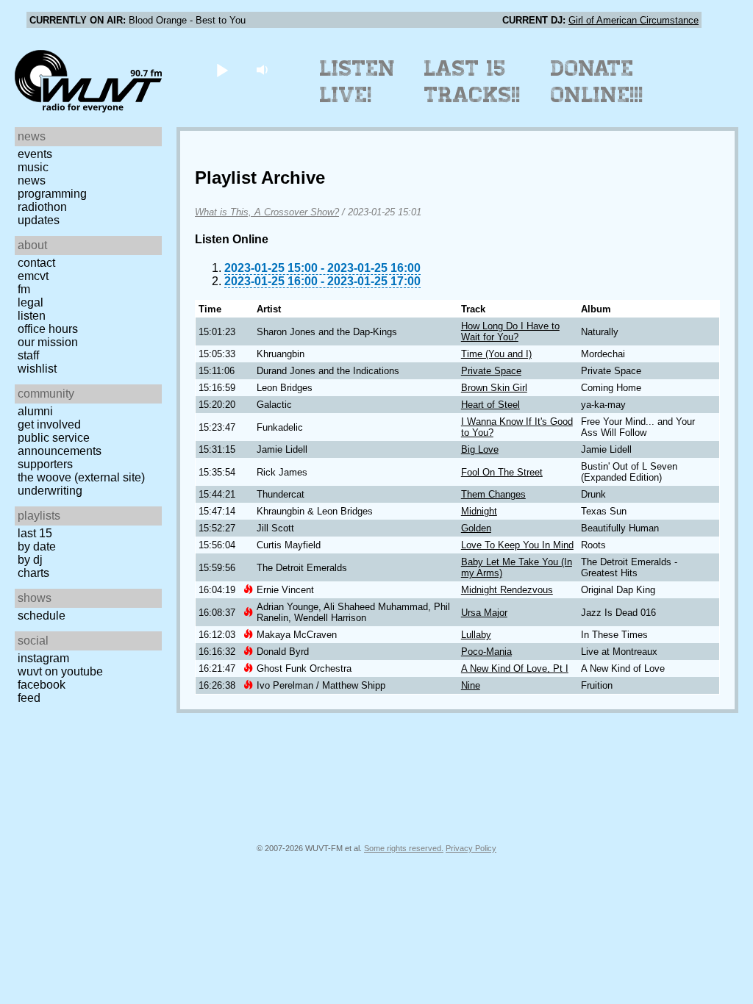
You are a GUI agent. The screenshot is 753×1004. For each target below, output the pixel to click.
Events (35, 154)
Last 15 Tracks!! (472, 81)
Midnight (479, 511)
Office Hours (48, 329)
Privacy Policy (471, 848)
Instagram (43, 658)
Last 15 (35, 533)
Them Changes (493, 494)
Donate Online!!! (597, 81)
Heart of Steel (490, 404)
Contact (36, 263)
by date (37, 546)
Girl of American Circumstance (633, 20)
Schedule (41, 615)
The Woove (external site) (81, 477)
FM (24, 289)
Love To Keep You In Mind (517, 545)
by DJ (30, 559)
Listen (32, 315)
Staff (28, 355)
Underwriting (50, 490)
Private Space (491, 370)
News (32, 180)
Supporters (45, 464)
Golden (476, 528)
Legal (30, 302)
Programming (52, 193)
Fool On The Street (502, 472)
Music (33, 167)
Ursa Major (484, 612)
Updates (39, 220)
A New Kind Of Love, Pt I (514, 668)
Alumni (35, 411)
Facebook (41, 684)
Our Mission (48, 342)
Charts (33, 573)
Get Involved (49, 424)
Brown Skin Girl (494, 387)
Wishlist (37, 368)
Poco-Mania (486, 651)
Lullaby (476, 634)
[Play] (221, 69)
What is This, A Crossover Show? (267, 212)
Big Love (480, 449)
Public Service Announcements (59, 444)
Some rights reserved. (403, 848)
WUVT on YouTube (60, 671)
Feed (29, 698)
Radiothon (42, 207)
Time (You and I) (496, 353)
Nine (470, 685)
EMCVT (33, 276)
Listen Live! (358, 81)
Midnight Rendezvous (507, 589)
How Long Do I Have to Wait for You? (510, 331)
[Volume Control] (263, 69)
